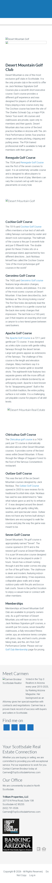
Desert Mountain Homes (26, 9)
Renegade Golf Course (32, 162)
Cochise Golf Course (31, 226)
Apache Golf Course (20, 338)
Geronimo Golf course (32, 280)
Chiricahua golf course (21, 439)
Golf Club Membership (16, 649)
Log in (32, 875)
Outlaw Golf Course (29, 485)
